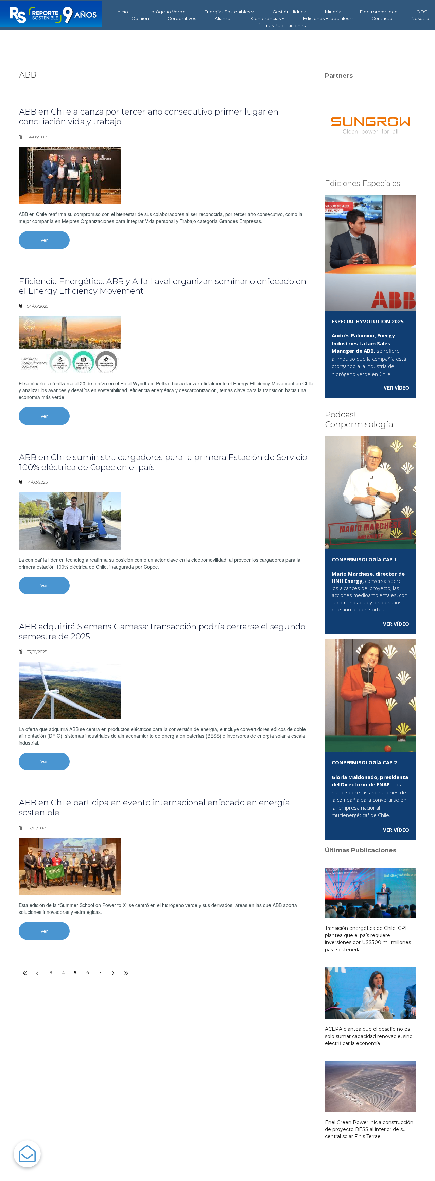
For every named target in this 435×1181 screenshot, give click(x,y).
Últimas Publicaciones (281, 25)
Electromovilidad (379, 11)
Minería (333, 11)
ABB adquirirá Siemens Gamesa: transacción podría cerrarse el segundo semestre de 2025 (162, 631)
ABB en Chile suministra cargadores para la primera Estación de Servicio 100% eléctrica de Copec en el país (163, 462)
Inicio (122, 11)
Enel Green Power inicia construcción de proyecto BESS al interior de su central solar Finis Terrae (369, 1129)
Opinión (140, 18)
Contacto (382, 18)
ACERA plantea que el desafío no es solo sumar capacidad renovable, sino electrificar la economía (369, 1036)
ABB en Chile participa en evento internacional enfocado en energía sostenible (154, 807)
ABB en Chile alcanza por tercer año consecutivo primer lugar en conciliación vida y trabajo (148, 116)
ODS (421, 11)
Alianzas (223, 18)
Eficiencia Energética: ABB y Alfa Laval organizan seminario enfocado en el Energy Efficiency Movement (162, 286)
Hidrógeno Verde (166, 11)
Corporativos (182, 18)
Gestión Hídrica (289, 11)
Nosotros (421, 18)
